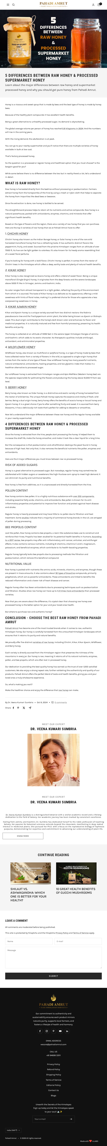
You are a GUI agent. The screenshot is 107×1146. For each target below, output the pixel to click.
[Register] (71, 1119)
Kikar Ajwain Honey (22, 307)
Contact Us (53, 1090)
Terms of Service (81, 933)
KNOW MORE (23, 836)
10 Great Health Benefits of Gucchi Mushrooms (75, 891)
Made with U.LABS (89, 1141)
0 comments (61, 702)
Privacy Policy (62, 933)
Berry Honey (17, 387)
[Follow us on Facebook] (40, 1031)
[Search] (13, 5)
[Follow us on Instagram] (46, 1031)
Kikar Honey (17, 270)
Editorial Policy (53, 1085)
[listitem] (13, 708)
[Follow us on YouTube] (60, 1031)
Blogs (53, 1095)
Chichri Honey (17, 233)
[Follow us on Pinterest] (53, 1031)
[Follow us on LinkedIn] (67, 1031)
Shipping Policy (53, 1074)
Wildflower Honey (21, 347)
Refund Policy (53, 1069)
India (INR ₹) (12, 1130)
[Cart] (99, 5)
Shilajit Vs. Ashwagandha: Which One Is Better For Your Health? (28, 894)
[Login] (93, 5)
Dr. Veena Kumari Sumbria (18, 815)
